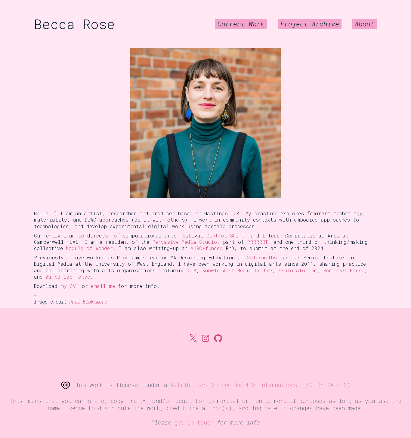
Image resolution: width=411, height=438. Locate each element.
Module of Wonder (89, 248)
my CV (68, 286)
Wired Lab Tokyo (68, 276)
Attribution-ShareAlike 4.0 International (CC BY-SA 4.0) (260, 384)
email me (103, 286)
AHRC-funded (206, 248)
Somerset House (343, 270)
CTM (192, 270)
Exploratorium (297, 270)
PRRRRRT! (258, 242)
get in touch (194, 422)
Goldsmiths (262, 257)
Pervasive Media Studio (184, 242)
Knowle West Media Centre (237, 270)
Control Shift (225, 235)
